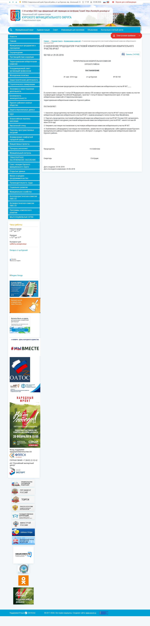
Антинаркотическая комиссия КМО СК (22, 204)
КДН (12, 114)
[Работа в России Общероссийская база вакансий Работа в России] (24, 508)
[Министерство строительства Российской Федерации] (24, 524)
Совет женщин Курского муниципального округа (20, 165)
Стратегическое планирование (22, 84)
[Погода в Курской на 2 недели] (15, 261)
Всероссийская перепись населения (20, 119)
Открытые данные (17, 171)
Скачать (132, 54)
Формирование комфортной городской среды (21, 138)
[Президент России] (24, 492)
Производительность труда (21, 183)
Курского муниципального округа (46, 17)
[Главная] (9, 2)
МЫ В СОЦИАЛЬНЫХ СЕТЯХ (21, 217)
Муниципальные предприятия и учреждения (23, 46)
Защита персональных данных (22, 109)
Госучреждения (16, 52)
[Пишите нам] (13, 2)
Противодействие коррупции (22, 57)
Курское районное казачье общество (21, 103)
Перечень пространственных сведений (22, 131)
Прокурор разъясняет (19, 148)
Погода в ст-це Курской (19, 250)
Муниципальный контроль (20, 153)
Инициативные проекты (19, 144)
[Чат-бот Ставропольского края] (24, 289)
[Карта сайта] (16, 2)
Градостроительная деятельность (24, 80)
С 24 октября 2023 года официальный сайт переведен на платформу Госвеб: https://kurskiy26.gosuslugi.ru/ (66, 11)
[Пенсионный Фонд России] (24, 541)
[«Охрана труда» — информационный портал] (24, 532)
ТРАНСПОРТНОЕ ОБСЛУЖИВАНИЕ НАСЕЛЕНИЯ (23, 158)
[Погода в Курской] (11, 256)
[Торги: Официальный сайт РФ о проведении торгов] (24, 500)
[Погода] (13, 259)
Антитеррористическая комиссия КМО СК (23, 197)
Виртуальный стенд (18, 125)
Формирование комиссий (72, 41)
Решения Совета (56, 41)
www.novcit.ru (91, 613)
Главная (13, 41)
